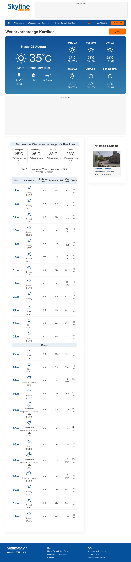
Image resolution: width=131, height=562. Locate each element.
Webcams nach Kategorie (39, 22)
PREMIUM (117, 22)
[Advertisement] (81, 11)
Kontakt (50, 557)
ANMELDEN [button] (102, 22)
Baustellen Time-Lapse (57, 554)
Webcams (18, 23)
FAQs (90, 548)
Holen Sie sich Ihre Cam (65, 22)
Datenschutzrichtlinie (96, 557)
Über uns (51, 548)
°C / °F (117, 31)
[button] (90, 23)
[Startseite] (9, 23)
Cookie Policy (93, 554)
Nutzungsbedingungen (97, 551)
